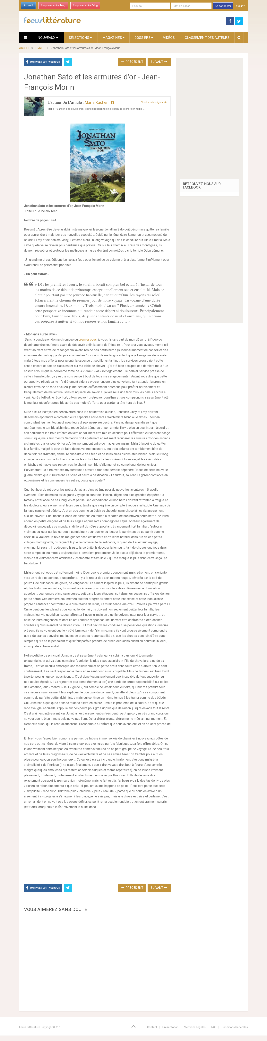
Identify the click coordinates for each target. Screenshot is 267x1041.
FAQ (213, 1027)
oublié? (240, 5)
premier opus (88, 339)
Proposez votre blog (53, 5)
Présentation (170, 1027)
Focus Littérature (29, 1027)
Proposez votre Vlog (85, 5)
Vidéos (169, 38)
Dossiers (142, 38)
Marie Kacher (96, 102)
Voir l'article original (152, 102)
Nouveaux (47, 38)
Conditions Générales (235, 1027)
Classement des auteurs (207, 38)
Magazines (112, 38)
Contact (152, 1027)
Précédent (134, 62)
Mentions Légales (195, 1027)
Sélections (79, 38)
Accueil (28, 5)
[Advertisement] (97, 961)
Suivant (157, 62)
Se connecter (223, 5)
